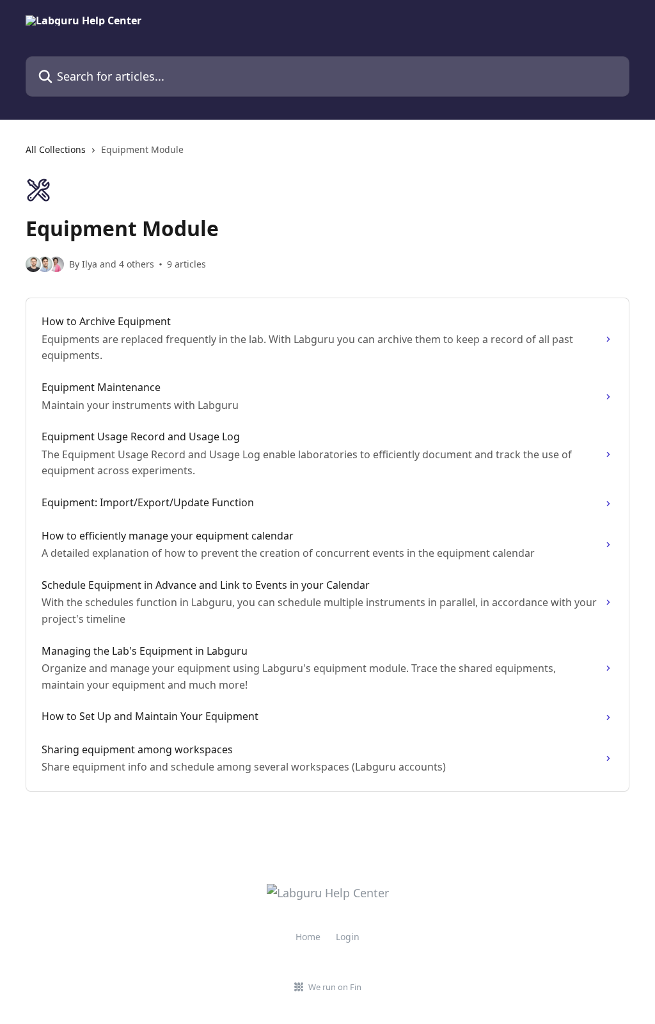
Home (308, 937)
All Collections (56, 149)
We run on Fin (334, 987)
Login (347, 937)
